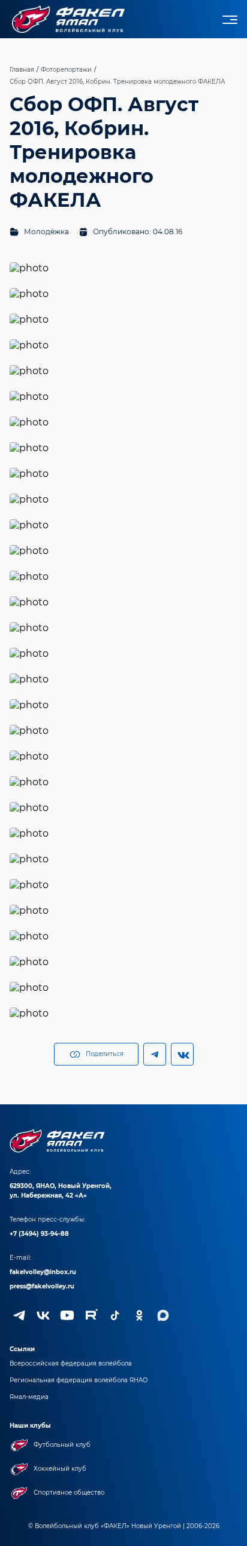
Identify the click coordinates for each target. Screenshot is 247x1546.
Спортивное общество (69, 1492)
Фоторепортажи (66, 70)
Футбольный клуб (62, 1445)
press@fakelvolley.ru (42, 1286)
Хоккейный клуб (60, 1468)
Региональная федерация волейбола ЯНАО (79, 1380)
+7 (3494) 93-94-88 (39, 1234)
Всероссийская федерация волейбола (71, 1363)
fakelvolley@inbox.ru (43, 1272)
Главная (22, 70)
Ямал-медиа (29, 1397)
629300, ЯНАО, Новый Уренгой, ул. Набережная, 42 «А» (61, 1190)
